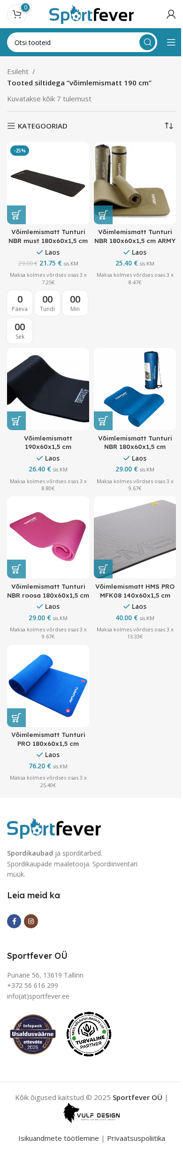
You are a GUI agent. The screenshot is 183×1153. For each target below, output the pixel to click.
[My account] (171, 14)
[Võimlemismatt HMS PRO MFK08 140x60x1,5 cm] (135, 537)
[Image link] (54, 827)
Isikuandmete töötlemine (58, 1138)
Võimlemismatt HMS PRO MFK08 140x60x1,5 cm (135, 590)
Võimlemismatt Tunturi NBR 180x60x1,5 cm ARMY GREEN (134, 240)
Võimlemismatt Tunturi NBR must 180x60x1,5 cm (48, 236)
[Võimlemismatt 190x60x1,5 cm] (48, 389)
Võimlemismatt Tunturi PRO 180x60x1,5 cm (48, 738)
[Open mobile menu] (171, 42)
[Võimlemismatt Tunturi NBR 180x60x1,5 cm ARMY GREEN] (135, 183)
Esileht (18, 71)
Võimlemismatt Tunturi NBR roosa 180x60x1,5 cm (48, 590)
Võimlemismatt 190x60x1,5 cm (48, 442)
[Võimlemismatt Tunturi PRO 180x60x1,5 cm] (48, 686)
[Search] (147, 42)
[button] (16, 214)
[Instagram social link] (31, 921)
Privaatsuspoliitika (136, 1138)
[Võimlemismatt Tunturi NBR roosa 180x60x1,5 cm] (48, 537)
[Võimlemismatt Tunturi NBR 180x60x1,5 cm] (135, 389)
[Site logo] (91, 13)
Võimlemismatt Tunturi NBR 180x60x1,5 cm (135, 442)
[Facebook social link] (14, 921)
